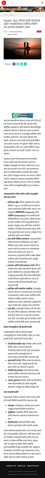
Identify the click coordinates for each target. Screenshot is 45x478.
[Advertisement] (22, 90)
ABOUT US (21, 466)
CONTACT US (11, 466)
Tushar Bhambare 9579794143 (28, 474)
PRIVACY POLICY (33, 466)
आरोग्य (39, 31)
